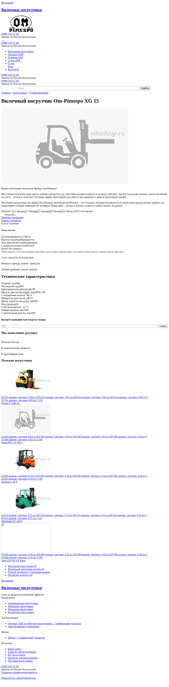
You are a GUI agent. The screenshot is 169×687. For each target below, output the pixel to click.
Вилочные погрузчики (21, 51)
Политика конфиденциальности (19, 672)
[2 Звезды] (30, 211)
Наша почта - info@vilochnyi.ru (18, 678)
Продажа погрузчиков (20, 660)
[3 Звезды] (42, 211)
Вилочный (7, 2)
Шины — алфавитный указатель (26, 637)
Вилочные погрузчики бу (22, 566)
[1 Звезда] (18, 211)
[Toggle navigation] (2, 40)
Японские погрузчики (20, 609)
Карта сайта (14, 649)
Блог (10, 66)
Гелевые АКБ (15, 57)
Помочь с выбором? (12, 217)
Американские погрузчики (23, 603)
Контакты (13, 69)
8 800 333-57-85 (10, 34)
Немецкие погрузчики (20, 606)
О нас (11, 63)
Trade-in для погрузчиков (22, 651)
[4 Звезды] (55, 211)
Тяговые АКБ (15, 54)
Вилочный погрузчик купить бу (26, 569)
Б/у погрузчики (16, 654)
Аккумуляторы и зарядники (23, 626)
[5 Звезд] (67, 211)
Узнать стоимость (11, 220)
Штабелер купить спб (20, 575)
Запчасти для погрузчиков (22, 657)
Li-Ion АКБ (14, 60)
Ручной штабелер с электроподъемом (29, 572)
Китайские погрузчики (21, 612)
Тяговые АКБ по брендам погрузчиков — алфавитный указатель (44, 623)
